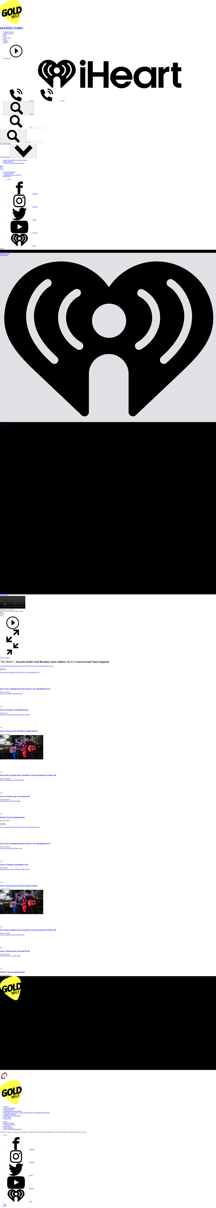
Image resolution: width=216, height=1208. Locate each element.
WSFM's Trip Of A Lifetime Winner (12, 817)
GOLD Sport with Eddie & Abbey (12, 1129)
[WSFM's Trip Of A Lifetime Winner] (10, 801)
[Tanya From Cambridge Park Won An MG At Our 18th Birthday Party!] (19, 672)
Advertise (6, 41)
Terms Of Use (7, 1118)
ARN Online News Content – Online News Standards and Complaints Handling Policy (26, 1112)
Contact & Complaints (9, 172)
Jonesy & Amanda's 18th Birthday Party (14, 710)
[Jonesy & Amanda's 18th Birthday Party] (11, 693)
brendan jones (19, 666)
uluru (51, 666)
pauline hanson (46, 666)
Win (4, 36)
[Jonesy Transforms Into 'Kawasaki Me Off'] (12, 780)
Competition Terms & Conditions (12, 175)
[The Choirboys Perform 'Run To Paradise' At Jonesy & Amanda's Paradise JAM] (21, 759)
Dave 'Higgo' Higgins (9, 1124)
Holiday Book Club (8, 161)
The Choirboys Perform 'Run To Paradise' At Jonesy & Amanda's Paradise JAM (28, 775)
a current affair (4, 666)
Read (4, 39)
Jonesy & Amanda (8, 33)
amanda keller (12, 666)
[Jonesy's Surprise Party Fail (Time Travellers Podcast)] (15, 714)
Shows (5, 35)
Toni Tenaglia (7, 1126)
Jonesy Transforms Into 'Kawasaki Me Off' (15, 796)
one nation (39, 666)
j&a (25, 666)
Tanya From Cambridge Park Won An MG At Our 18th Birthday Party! (25, 689)
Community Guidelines (9, 1114)
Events (5, 42)
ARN (4, 1204)
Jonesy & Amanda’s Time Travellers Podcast (15, 160)
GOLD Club (6, 38)
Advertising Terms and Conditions (12, 1111)
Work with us (7, 176)
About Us (6, 1106)
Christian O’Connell (8, 32)
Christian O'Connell (5, 143)
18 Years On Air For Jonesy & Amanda (13, 163)
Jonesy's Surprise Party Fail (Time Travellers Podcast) (18, 731)
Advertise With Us (8, 173)
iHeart (5, 1206)
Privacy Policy (7, 1117)
